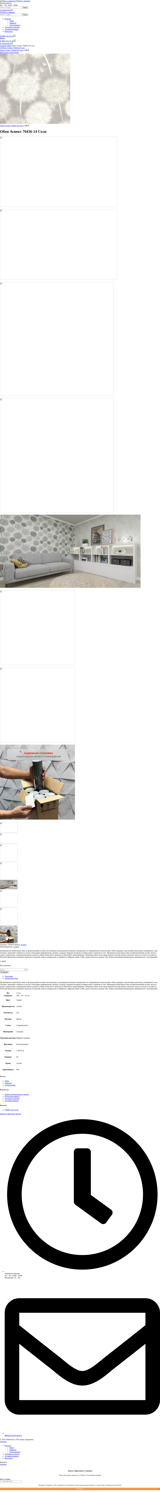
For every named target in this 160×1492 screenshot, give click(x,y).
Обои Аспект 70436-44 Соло (11, 50)
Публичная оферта (12, 1096)
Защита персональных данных (17, 1094)
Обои (11, 21)
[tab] (82, 976)
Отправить (80, 1489)
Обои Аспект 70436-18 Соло (11, 126)
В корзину (4, 972)
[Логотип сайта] (7, 1)
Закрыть (3, 1442)
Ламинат (12, 23)
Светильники (14, 25)
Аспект (23, 945)
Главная (3, 46)
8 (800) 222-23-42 (7, 36)
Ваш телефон (5, 1479)
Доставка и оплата (12, 1099)
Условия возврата (12, 1101)
